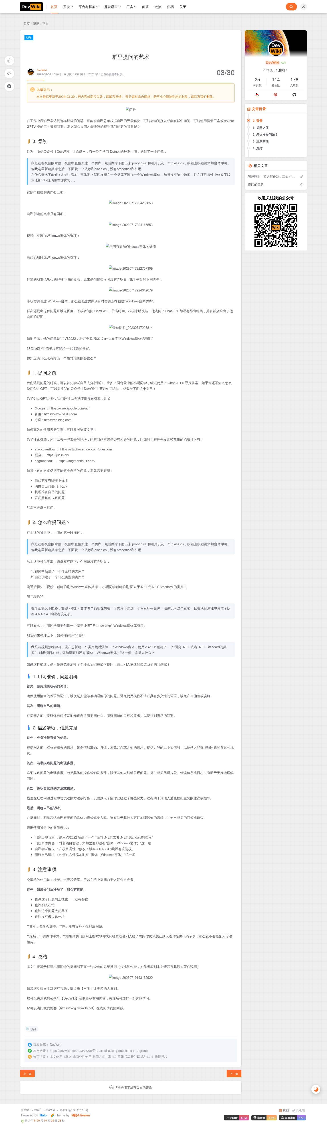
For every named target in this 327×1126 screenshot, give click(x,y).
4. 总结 (257, 148)
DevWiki (42, 70)
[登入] (303, 6)
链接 (158, 6)
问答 (145, 6)
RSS (285, 1110)
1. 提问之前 (261, 127)
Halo (43, 1115)
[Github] (294, 94)
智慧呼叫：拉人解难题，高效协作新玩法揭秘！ (271, 176)
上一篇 (27, 1073)
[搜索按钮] (291, 6)
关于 (183, 6)
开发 (66, 6)
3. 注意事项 (261, 141)
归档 (170, 6)
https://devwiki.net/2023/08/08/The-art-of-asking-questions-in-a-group (99, 1050)
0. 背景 (257, 120)
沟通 (33, 1029)
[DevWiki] (33, 6)
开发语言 (111, 6)
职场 (36, 23)
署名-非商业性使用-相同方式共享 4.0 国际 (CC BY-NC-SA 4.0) (108, 1056)
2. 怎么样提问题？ (265, 134)
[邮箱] (276, 94)
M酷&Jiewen (80, 1115)
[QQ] (257, 94)
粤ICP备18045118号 (74, 1110)
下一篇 (234, 1073)
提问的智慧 (256, 184)
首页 (54, 6)
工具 (130, 6)
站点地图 (298, 1110)
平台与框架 (87, 6)
